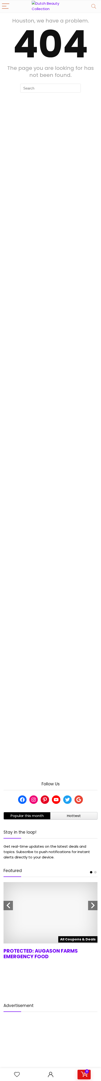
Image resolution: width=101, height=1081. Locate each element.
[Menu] (5, 6)
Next (92, 905)
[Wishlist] (17, 1074)
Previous (8, 905)
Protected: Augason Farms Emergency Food (41, 953)
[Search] (93, 6)
